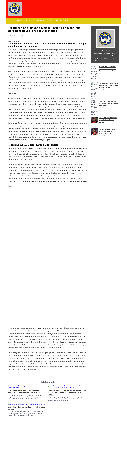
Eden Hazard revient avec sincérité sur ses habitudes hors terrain (108, 103)
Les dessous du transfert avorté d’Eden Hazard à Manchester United (107, 131)
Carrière (58, 21)
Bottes (67, 21)
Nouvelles (28, 21)
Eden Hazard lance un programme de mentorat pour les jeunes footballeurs (24, 391)
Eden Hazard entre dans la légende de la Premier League (108, 120)
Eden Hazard (16, 21)
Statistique (40, 21)
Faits (49, 21)
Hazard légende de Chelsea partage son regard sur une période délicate (108, 85)
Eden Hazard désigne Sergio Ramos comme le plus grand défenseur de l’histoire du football (67, 392)
